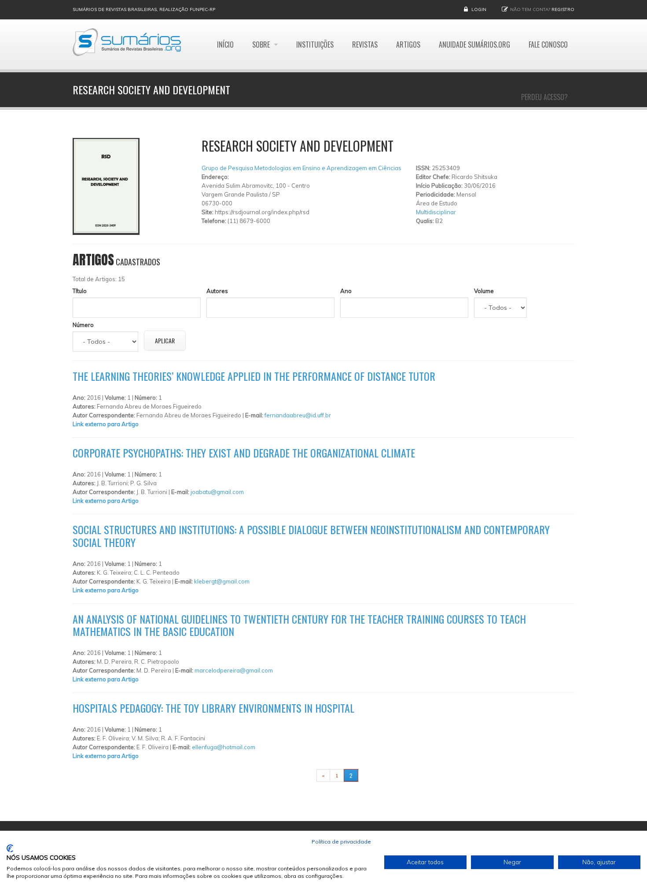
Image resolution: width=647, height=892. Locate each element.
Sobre (262, 44)
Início (225, 44)
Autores (217, 290)
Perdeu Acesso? (544, 97)
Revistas (365, 44)
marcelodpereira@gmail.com (234, 670)
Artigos (408, 44)
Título (80, 290)
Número (83, 324)
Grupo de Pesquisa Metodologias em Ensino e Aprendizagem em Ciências (301, 167)
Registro (562, 9)
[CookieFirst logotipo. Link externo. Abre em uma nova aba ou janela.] (10, 848)
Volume (484, 290)
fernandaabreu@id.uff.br (298, 415)
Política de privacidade (341, 841)
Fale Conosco (548, 44)
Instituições (315, 44)
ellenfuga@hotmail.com (223, 747)
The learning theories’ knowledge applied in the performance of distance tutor (254, 376)
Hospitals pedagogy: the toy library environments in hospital (213, 708)
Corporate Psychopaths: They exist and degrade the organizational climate (244, 453)
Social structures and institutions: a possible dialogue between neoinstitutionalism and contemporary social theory (311, 535)
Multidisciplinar (436, 212)
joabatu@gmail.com (217, 491)
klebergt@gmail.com (222, 581)
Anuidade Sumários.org (474, 44)
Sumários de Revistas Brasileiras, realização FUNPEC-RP (144, 9)
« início (302, 775)
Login (478, 9)
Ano (346, 290)
